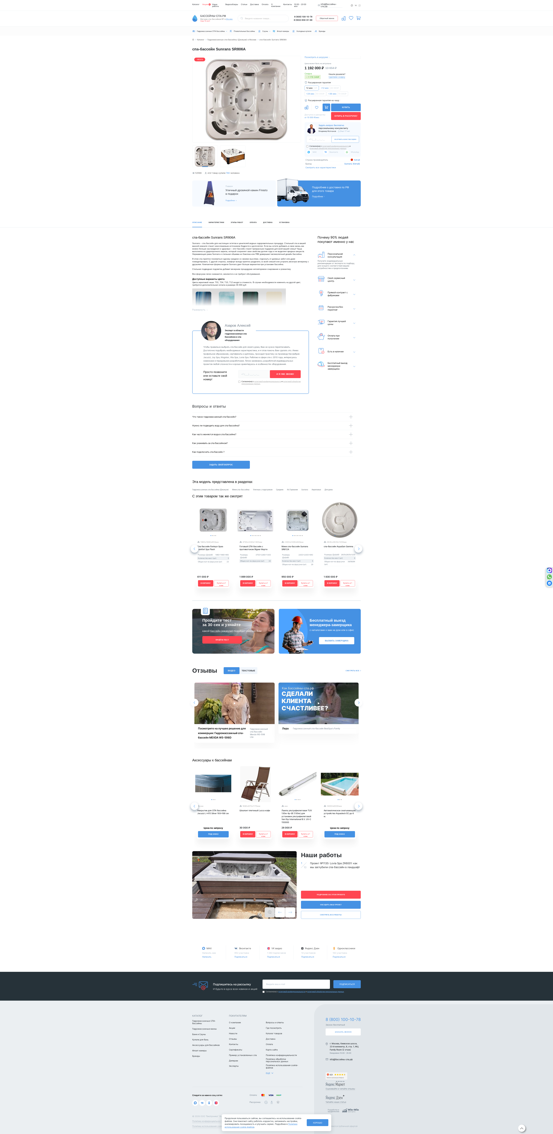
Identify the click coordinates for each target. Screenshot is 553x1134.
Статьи (244, 4)
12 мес (311, 88)
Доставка (254, 4)
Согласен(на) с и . (330, 147)
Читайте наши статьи (336, 1102)
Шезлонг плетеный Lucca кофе (254, 810)
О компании (275, 5)
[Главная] (193, 39)
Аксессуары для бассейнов (206, 1045)
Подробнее (230, 200)
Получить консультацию (345, 139)
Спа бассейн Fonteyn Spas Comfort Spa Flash (210, 548)
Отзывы (233, 1039)
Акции (205, 4)
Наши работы (215, 5)
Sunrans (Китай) (352, 163)
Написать (206, 957)
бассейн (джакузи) (221, 631)
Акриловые (316, 489)
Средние (279, 489)
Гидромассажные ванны (204, 1029)
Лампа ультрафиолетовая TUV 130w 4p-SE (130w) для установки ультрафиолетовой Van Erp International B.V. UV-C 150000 (297, 816)
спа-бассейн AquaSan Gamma (338, 546)
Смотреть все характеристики (320, 167)
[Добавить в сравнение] (306, 107)
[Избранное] (351, 18)
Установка (284, 222)
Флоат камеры (199, 1050)
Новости (233, 1033)
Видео (231, 670)
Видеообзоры (231, 4)
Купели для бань (200, 1040)
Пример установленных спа (243, 1055)
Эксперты (234, 1066)
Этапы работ (237, 222)
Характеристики (216, 222)
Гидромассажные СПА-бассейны (204, 1022)
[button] (297, 99)
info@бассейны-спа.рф (329, 5)
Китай (356, 160)
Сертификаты (235, 1050)
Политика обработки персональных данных (277, 1060)
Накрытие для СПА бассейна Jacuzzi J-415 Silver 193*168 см (213, 812)
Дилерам (233, 1061)
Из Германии (292, 489)
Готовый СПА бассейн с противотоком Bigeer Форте (253, 548)
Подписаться (240, 957)
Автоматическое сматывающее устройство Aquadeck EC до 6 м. (340, 813)
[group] (246, 99)
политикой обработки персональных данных (327, 148)
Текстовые (248, 670)
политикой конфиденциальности (335, 146)
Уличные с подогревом (262, 489)
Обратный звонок (327, 18)
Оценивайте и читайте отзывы (340, 1088)
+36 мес (337, 93)
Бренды (196, 1056)
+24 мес (315, 93)
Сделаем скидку (337, 77)
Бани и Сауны (199, 1034)
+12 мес (330, 88)
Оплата (265, 4)
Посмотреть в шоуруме (316, 57)
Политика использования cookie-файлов (282, 1066)
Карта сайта (272, 1050)
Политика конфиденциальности (281, 1055)
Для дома (329, 489)
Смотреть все (352, 670)
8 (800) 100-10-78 (303, 16)
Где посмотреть (274, 1028)
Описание (197, 222)
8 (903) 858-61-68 (303, 20)
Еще (268, 1073)
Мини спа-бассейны (240, 489)
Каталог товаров (274, 1033)
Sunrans (304, 489)
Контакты (287, 4)
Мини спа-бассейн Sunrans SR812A (295, 548)
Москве (229, 19)
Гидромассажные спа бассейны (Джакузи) (210, 489)
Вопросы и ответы (275, 1022)
